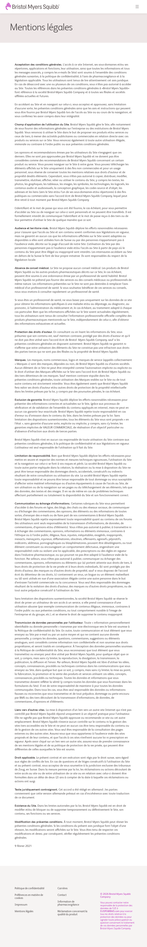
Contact (62, 895)
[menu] (137, 6)
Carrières (63, 888)
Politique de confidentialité (29, 888)
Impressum (21, 904)
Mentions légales (24, 911)
